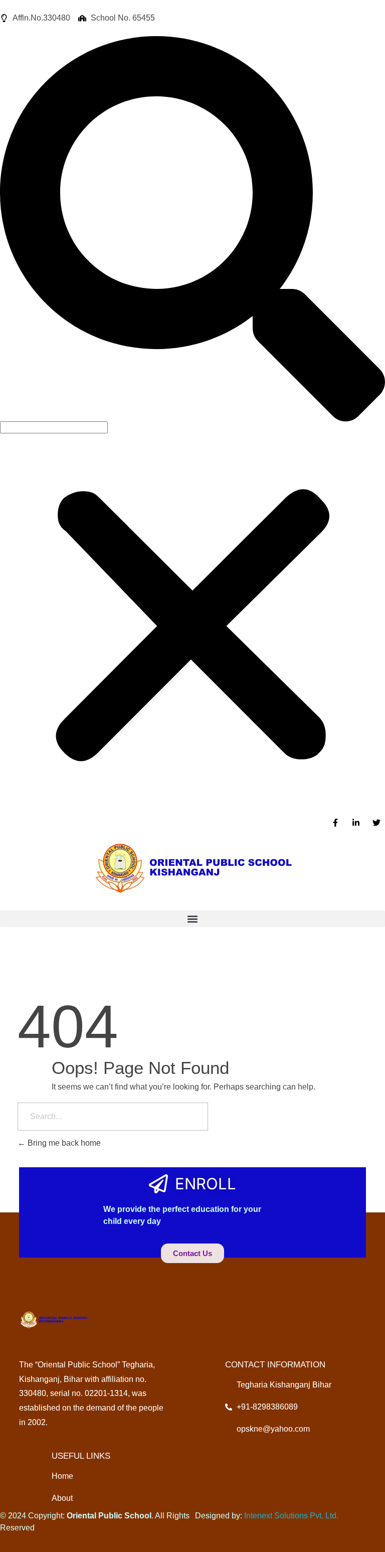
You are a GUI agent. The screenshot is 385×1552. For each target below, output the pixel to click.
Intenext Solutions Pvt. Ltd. (291, 1515)
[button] (192, 228)
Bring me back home (63, 1143)
